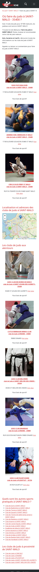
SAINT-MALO (13, 11)
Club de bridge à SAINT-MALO (16, 535)
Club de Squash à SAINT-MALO (16, 512)
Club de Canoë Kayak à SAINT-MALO (18, 524)
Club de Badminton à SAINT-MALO (17, 508)
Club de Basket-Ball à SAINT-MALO (17, 537)
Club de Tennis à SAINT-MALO (16, 510)
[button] (20, 217)
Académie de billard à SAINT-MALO (17, 528)
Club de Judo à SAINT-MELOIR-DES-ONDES (20, 562)
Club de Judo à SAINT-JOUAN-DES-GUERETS (21, 560)
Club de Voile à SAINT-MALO (15, 526)
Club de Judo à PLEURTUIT (14, 558)
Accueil (4, 11)
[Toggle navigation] (34, 4)
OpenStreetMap (32, 238)
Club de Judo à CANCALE (14, 553)
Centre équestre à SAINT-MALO (16, 530)
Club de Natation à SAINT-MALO (16, 519)
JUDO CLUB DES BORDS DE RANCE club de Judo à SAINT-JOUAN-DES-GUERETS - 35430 (19, 284)
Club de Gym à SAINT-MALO (15, 506)
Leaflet (19, 238)
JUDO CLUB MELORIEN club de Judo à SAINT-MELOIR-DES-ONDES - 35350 (19, 381)
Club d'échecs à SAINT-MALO (15, 533)
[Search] (25, 4)
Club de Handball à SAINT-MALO (16, 539)
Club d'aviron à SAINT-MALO (15, 521)
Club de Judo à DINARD (13, 556)
